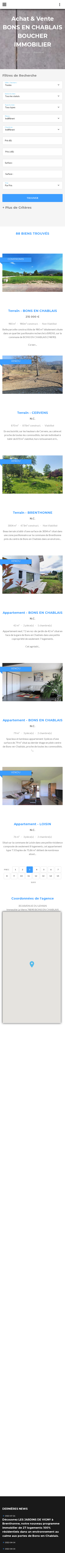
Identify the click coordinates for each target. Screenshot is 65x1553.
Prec (6, 869)
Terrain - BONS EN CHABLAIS (32, 311)
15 (58, 876)
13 (43, 876)
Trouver (32, 198)
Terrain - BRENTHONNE (32, 513)
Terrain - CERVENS (32, 413)
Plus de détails (32, 273)
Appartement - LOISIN (32, 824)
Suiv (33, 882)
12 (36, 876)
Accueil (26, 52)
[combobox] (32, 85)
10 (21, 876)
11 (28, 876)
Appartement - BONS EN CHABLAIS (32, 613)
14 (50, 876)
